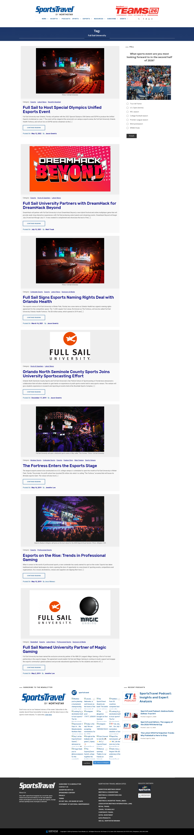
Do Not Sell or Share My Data (71, 801)
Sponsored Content (67, 792)
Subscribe (111, 19)
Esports (86, 19)
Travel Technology (106, 809)
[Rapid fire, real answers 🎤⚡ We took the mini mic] (115, 741)
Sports (75, 19)
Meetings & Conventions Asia (110, 795)
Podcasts (66, 19)
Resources (98, 19)
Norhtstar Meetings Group (110, 789)
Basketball (34, 642)
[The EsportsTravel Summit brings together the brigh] (90, 753)
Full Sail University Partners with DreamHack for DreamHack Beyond (69, 205)
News (44, 19)
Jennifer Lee (51, 488)
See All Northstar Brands (109, 821)
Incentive (102, 798)
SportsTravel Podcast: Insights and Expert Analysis (156, 697)
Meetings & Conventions (108, 792)
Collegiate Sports (36, 292)
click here (48, 715)
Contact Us (63, 787)
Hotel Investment (106, 815)
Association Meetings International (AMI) (115, 803)
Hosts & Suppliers (43, 198)
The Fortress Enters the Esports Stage (60, 465)
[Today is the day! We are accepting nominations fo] (90, 728)
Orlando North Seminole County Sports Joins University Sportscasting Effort (66, 373)
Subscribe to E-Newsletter (70, 784)
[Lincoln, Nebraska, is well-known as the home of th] (90, 703)
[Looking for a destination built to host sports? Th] (77, 716)
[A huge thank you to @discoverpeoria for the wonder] (77, 753)
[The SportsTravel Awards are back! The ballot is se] (102, 703)
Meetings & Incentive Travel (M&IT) (112, 801)
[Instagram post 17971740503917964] (90, 716)
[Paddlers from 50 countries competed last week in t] (115, 703)
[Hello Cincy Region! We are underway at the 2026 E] (115, 753)
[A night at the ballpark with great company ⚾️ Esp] (90, 741)
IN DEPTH (54, 19)
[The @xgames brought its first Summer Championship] (102, 716)
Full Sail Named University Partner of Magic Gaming (64, 649)
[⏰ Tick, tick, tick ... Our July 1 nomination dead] (115, 728)
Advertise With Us (66, 790)
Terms (61, 798)
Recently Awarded (54, 102)
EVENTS (123, 19)
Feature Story (68, 460)
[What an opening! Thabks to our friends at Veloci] (102, 753)
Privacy (62, 795)
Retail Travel (104, 806)
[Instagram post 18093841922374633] (102, 728)
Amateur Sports (35, 460)
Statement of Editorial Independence (74, 804)
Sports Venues (90, 460)
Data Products (104, 818)
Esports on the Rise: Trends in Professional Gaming (64, 557)
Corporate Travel (106, 812)
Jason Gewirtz (51, 134)
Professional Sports (44, 550)
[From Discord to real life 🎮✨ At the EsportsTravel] (102, 741)
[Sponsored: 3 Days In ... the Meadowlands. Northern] (77, 728)
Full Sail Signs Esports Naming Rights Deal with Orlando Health (68, 299)
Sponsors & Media (68, 292)
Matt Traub (50, 229)
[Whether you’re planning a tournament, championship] (77, 703)
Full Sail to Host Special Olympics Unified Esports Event (62, 109)
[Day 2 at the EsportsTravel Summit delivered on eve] (77, 741)
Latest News (41, 102)
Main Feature (79, 460)
